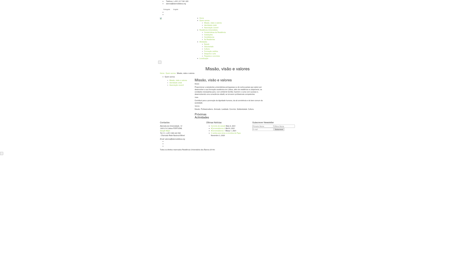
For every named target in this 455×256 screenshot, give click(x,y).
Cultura (207, 49)
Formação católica (211, 51)
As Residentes (209, 39)
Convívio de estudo (218, 126)
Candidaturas (209, 37)
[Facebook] (165, 141)
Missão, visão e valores (213, 23)
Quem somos (204, 20)
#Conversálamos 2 (218, 128)
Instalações (208, 34)
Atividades (203, 42)
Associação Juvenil (211, 27)
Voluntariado (209, 46)
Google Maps (165, 130)
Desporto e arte (210, 53)
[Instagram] (165, 143)
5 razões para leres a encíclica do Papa (226, 133)
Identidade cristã (210, 25)
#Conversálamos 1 (218, 130)
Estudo (206, 44)
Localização (203, 58)
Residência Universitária (208, 30)
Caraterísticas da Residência (215, 32)
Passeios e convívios (212, 56)
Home (201, 18)
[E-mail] (165, 146)
